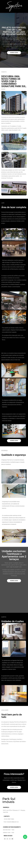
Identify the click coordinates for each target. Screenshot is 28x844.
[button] (3, 694)
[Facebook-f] (10, 839)
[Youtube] (12, 839)
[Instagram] (7, 839)
